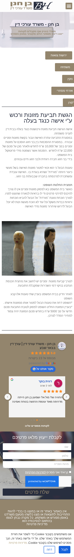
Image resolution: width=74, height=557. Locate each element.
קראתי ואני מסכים (46, 472)
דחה (49, 549)
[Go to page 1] (40, 420)
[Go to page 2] (37, 420)
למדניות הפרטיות (35, 472)
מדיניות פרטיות (37, 524)
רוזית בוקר (45, 381)
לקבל (64, 549)
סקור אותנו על (44, 369)
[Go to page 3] (34, 420)
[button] (69, 6)
